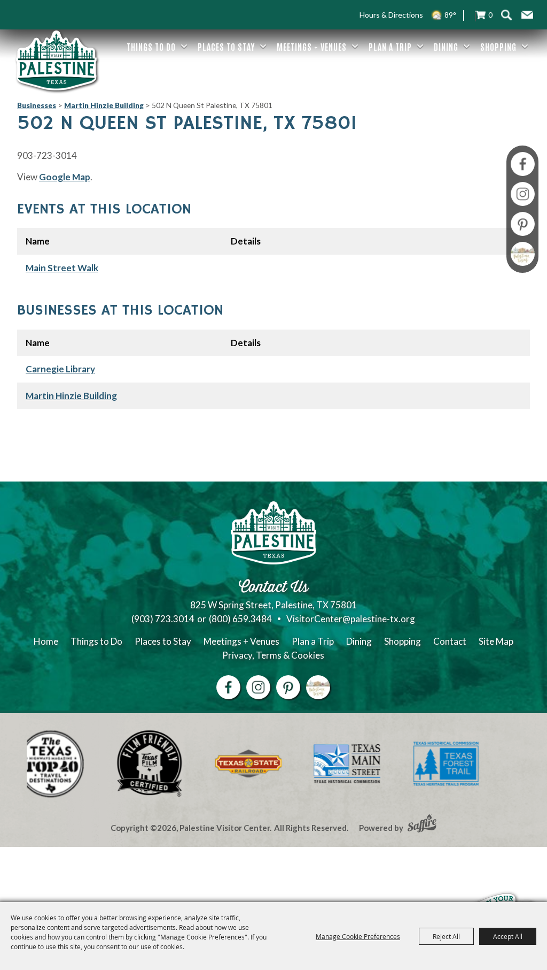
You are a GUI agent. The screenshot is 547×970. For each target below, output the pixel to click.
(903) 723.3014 (162, 618)
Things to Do (151, 46)
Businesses (36, 105)
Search (506, 14)
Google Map (64, 176)
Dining (446, 46)
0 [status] (490, 14)
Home (46, 641)
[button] (527, 15)
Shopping (498, 46)
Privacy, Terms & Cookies (273, 655)
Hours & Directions (391, 14)
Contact (449, 641)
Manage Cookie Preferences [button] (358, 936)
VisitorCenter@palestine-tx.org (350, 618)
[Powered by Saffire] (422, 824)
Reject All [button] (446, 936)
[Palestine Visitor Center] (56, 60)
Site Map (496, 641)
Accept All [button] (507, 936)
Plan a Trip (390, 46)
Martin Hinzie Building (104, 105)
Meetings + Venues (312, 46)
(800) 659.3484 (240, 618)
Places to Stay (226, 46)
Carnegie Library (60, 369)
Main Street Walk (62, 267)
